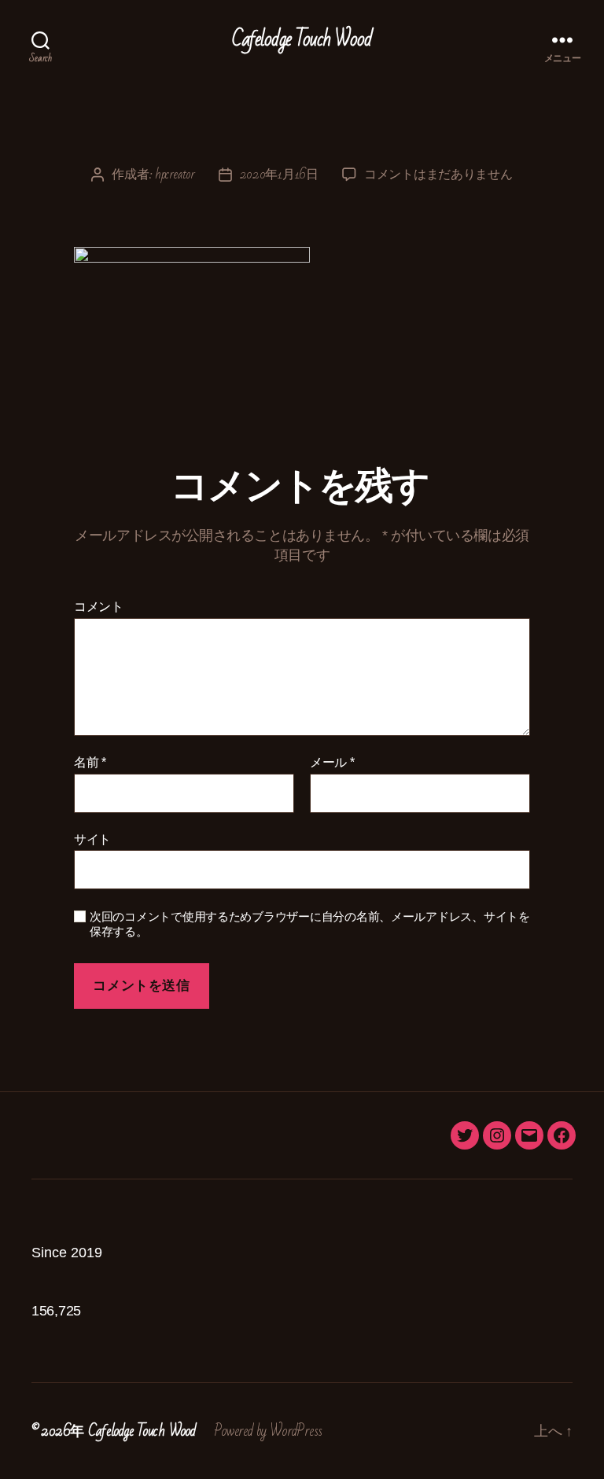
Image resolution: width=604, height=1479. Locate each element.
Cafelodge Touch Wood (302, 39)
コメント (98, 606)
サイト (92, 839)
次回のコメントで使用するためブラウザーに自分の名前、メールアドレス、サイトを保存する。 (310, 924)
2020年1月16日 (279, 174)
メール (332, 762)
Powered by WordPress (268, 1431)
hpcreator (175, 174)
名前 (90, 762)
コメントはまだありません (438, 174)
